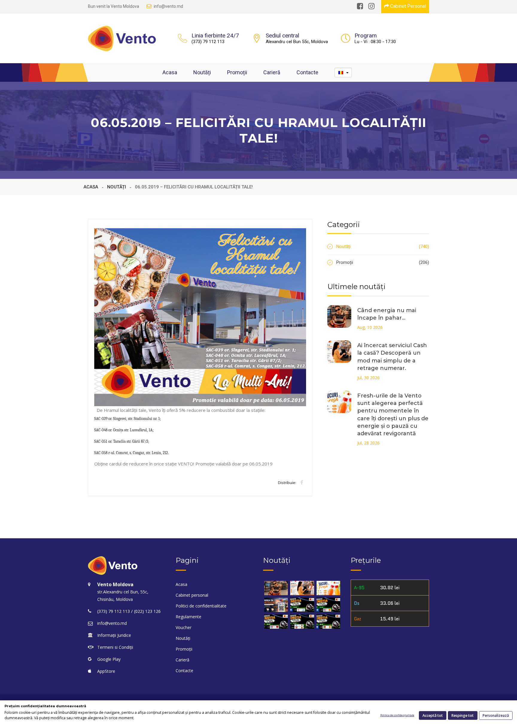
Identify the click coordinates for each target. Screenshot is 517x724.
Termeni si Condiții (115, 647)
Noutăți (202, 72)
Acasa (169, 72)
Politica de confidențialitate (397, 715)
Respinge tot (462, 715)
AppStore (106, 671)
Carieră (271, 72)
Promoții (237, 72)
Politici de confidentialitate (201, 606)
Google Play (109, 659)
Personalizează (496, 715)
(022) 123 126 (147, 611)
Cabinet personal (192, 595)
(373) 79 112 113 (207, 41)
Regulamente (188, 616)
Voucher (183, 627)
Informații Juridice (114, 635)
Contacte (307, 72)
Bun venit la (113, 6)
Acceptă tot (432, 715)
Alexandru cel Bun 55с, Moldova (297, 41)
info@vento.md (168, 6)
